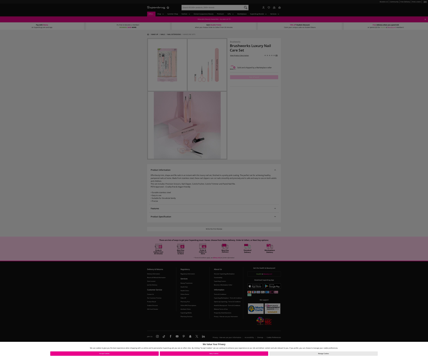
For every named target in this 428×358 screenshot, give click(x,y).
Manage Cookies (323, 353)
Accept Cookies (104, 353)
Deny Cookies (213, 353)
